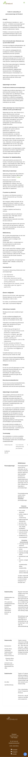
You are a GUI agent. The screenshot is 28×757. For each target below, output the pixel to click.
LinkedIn (14, 754)
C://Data (18, 177)
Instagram (14, 752)
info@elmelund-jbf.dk (14, 743)
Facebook (14, 749)
